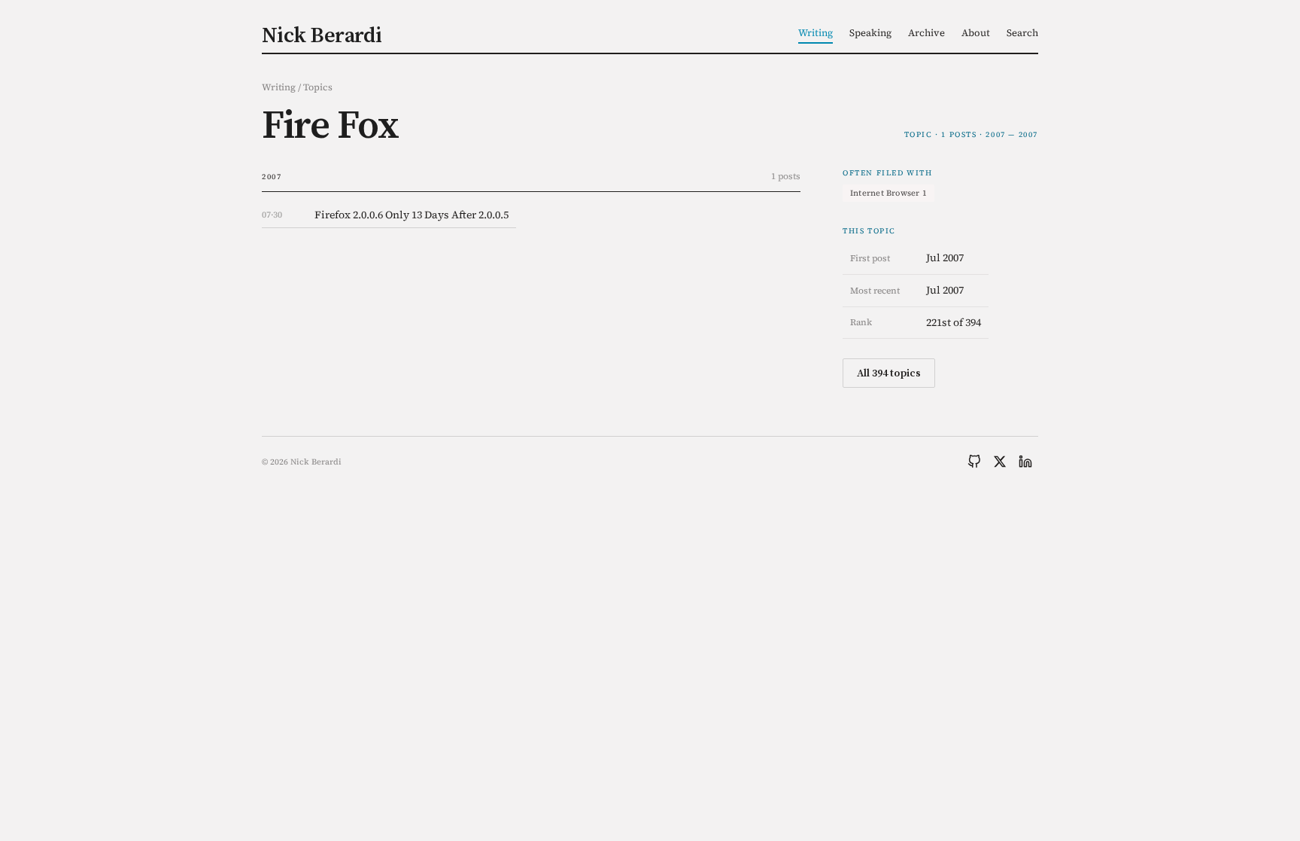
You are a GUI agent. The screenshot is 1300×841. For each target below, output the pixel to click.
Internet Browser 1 (888, 193)
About (975, 32)
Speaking (870, 32)
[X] (1000, 461)
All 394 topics (889, 372)
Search (1022, 32)
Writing (815, 32)
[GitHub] (974, 461)
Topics (318, 87)
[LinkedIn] (1025, 461)
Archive (926, 32)
